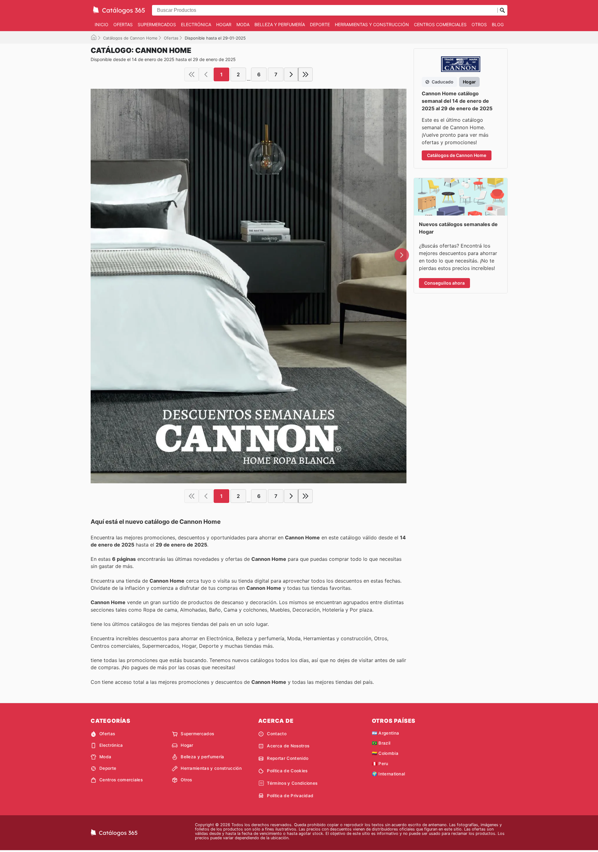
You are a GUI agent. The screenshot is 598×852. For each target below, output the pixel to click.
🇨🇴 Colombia (385, 753)
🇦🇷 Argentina (385, 733)
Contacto (277, 733)
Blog (498, 24)
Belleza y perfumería (279, 24)
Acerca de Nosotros (288, 745)
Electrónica (196, 24)
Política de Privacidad (290, 795)
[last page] (305, 74)
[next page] (291, 74)
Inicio (101, 24)
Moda (242, 24)
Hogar (223, 24)
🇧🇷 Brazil (381, 743)
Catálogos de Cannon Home (130, 38)
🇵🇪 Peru (380, 763)
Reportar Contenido (287, 758)
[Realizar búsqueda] (502, 10)
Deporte (320, 24)
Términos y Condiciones (292, 783)
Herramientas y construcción (372, 24)
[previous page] (206, 74)
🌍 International (388, 773)
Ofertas (123, 24)
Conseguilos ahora (444, 283)
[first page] (191, 74)
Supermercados (157, 24)
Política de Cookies (287, 770)
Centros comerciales (440, 24)
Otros (479, 24)
